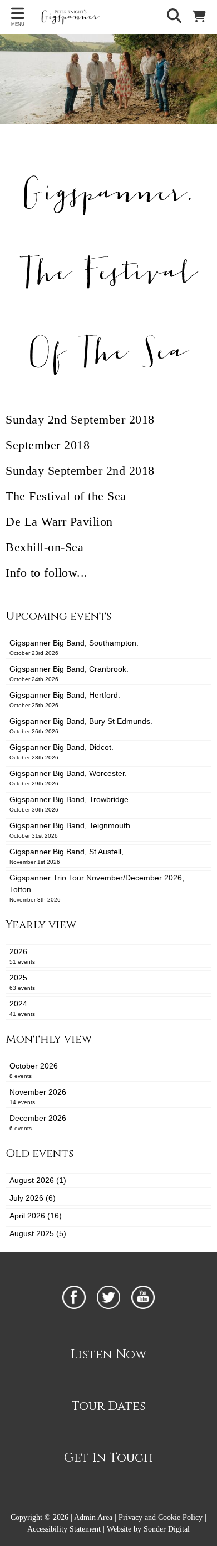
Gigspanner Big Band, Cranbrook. (69, 673)
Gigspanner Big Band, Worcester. (68, 778)
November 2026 (37, 1096)
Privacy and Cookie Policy (161, 1517)
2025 (22, 982)
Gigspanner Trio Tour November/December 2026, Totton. (96, 888)
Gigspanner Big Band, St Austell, (66, 856)
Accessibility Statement (64, 1529)
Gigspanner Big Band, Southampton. (74, 647)
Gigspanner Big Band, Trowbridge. (70, 804)
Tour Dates (108, 1406)
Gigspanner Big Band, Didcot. (61, 752)
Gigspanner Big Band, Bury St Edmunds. (80, 725)
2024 (22, 1008)
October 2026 (33, 1070)
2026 (22, 956)
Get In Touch (108, 1458)
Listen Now (108, 1355)
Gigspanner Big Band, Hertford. (64, 699)
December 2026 (37, 1122)
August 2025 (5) (37, 1233)
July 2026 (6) (32, 1198)
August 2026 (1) (37, 1180)
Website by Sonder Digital (148, 1529)
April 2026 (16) (35, 1215)
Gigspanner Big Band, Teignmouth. (70, 830)
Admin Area (93, 1517)
